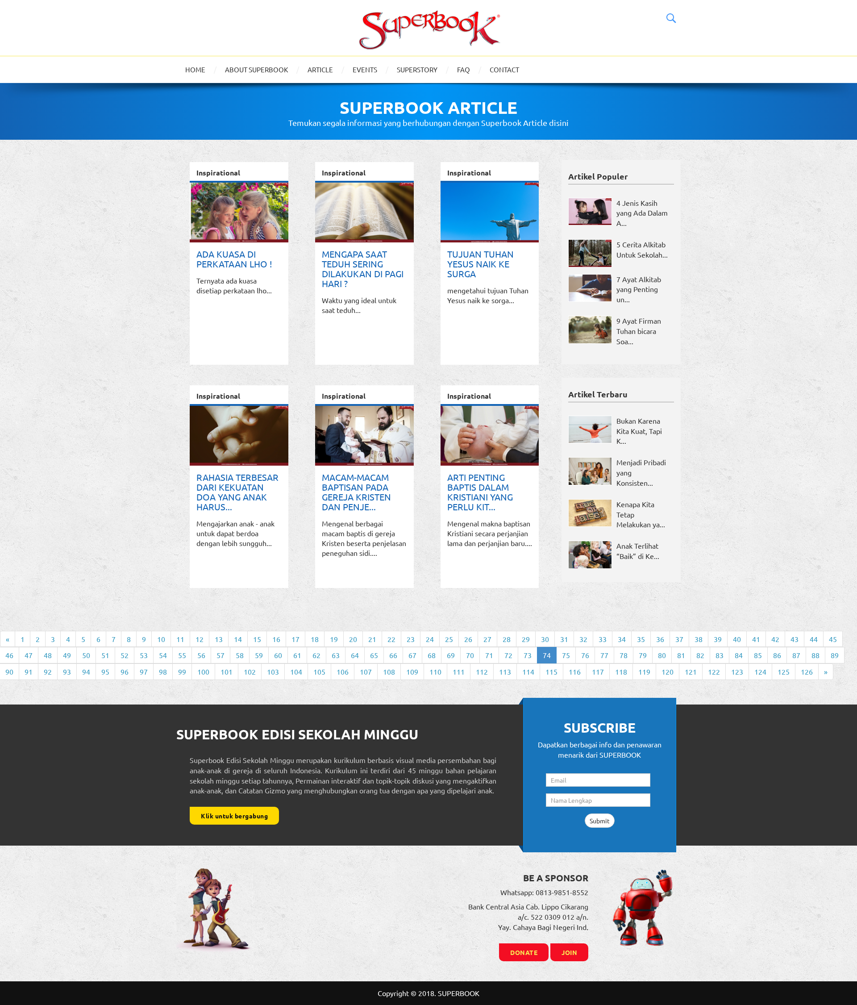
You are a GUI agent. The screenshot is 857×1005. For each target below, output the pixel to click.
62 (316, 655)
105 (319, 671)
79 (643, 655)
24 (430, 638)
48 (48, 655)
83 (720, 655)
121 (691, 671)
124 (760, 671)
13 (219, 638)
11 (180, 638)
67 (412, 655)
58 (240, 655)
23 (411, 638)
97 (144, 671)
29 (526, 638)
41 (756, 638)
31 (564, 638)
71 (489, 655)
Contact (504, 69)
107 (366, 671)
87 (796, 655)
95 (105, 671)
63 (336, 655)
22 (391, 638)
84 (739, 655)
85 (758, 655)
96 (125, 671)
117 (598, 671)
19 (334, 638)
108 (389, 671)
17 (295, 638)
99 (182, 671)
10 (161, 638)
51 (105, 655)
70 (470, 655)
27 (487, 638)
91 (29, 671)
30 (545, 638)
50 (86, 655)
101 (226, 671)
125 (784, 671)
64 (355, 655)
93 (67, 671)
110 (435, 671)
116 (575, 671)
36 (660, 638)
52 (125, 655)
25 (449, 638)
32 (583, 638)
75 (566, 655)
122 (714, 671)
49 (67, 655)
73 (528, 655)
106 (343, 671)
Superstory (417, 69)
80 (662, 655)
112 (482, 671)
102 (250, 671)
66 (393, 655)
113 (505, 671)
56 (201, 655)
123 (737, 671)
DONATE (523, 952)
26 (468, 638)
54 (163, 655)
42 (775, 638)
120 (667, 671)
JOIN (569, 952)
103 (273, 671)
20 (353, 638)
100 (203, 671)
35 (641, 638)
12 (200, 638)
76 (585, 655)
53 (144, 655)
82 (700, 655)
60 (278, 655)
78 (624, 655)
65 (374, 655)
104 (296, 671)
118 (621, 671)
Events (365, 69)
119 (644, 671)
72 (508, 655)
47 (29, 655)
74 (547, 655)
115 (551, 671)
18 (315, 638)
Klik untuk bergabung (234, 816)
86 (777, 655)
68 (432, 655)
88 (815, 655)
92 (48, 671)
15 (257, 638)
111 (459, 671)
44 (814, 638)
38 (699, 638)
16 (276, 638)
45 (833, 638)
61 (297, 655)
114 (528, 671)
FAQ (463, 69)
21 (372, 638)
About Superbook (256, 69)
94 (86, 671)
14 (238, 638)
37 (679, 638)
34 (622, 638)
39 (718, 638)
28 (507, 638)
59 (259, 655)
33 (603, 638)
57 (220, 655)
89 (835, 655)
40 (737, 638)
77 (604, 655)
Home (195, 69)
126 (807, 671)
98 (163, 671)
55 (182, 655)
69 (451, 655)
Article (320, 69)
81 (681, 655)
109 (412, 671)
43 (794, 638)
